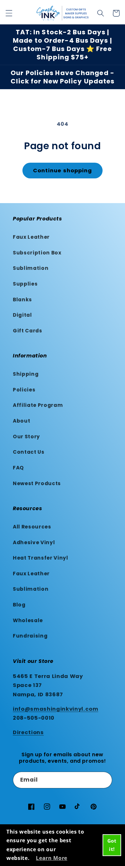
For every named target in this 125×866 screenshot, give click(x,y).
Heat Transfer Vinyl (40, 557)
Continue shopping (62, 170)
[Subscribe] (104, 780)
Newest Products (37, 483)
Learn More (51, 858)
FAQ (18, 467)
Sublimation (30, 268)
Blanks (22, 299)
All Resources (32, 526)
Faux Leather (31, 237)
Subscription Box (37, 252)
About (21, 420)
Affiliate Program (38, 405)
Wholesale (28, 620)
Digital (22, 315)
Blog (19, 604)
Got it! (112, 844)
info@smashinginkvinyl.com (55, 709)
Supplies (25, 283)
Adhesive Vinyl (34, 542)
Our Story (26, 436)
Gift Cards (27, 330)
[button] (8, 13)
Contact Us (29, 452)
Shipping (25, 374)
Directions (28, 732)
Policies (24, 389)
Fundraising (30, 635)
